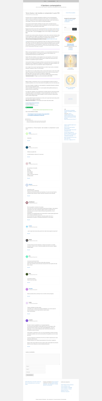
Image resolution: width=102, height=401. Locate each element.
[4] (51, 31)
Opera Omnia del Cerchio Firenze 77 (70, 119)
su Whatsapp (70, 49)
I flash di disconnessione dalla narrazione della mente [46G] (36, 121)
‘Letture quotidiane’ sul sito (65, 386)
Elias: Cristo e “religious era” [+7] (69, 139)
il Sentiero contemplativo (51, 5)
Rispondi (28, 140)
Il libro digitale (70, 68)
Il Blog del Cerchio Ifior (64, 390)
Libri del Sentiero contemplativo (69, 110)
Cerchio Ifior (36, 105)
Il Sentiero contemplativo (30, 105)
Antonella (31, 288)
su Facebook (70, 48)
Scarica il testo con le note (52, 38)
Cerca (65, 27)
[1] (29, 20)
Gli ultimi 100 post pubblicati (70, 12)
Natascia (30, 184)
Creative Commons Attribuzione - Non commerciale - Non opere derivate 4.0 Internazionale (50, 383)
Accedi (26, 384)
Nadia (30, 132)
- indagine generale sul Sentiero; (69, 19)
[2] (46, 28)
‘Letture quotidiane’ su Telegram (66, 388)
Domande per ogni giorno (65, 391)
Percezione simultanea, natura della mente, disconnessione (36, 122)
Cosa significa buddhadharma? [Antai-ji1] (36, 115)
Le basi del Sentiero (51, 1)
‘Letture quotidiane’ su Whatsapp (66, 387)
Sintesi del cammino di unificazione (70, 115)
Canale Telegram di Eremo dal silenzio (67, 384)
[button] (57, 1)
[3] (58, 28)
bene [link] (27, 32)
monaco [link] (39, 31)
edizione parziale (70, 114)
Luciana (30, 225)
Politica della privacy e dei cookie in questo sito (33, 381)
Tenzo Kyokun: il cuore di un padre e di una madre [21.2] (38, 114)
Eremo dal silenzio (55, 381)
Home (45, 1)
